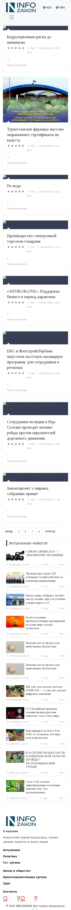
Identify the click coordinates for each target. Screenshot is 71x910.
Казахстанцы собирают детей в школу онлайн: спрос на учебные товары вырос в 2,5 (45, 599)
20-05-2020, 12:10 (50, 247)
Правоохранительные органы (25, 877)
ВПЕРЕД (50, 531)
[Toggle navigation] (11, 17)
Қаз (49, 7)
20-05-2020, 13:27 (50, 145)
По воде (14, 186)
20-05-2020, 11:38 (50, 499)
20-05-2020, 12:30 (50, 191)
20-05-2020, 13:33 (50, 48)
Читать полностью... (17, 65)
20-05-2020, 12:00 (50, 302)
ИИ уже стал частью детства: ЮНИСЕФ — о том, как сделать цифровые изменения (46, 690)
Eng (62, 7)
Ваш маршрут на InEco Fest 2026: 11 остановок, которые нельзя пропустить (43, 734)
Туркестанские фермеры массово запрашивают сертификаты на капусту (35, 134)
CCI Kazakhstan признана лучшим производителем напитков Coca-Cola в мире (42, 712)
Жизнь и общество (17, 871)
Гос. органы (11, 862)
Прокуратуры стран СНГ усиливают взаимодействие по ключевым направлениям (44, 577)
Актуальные (11, 850)
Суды (6, 883)
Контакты (10, 891)
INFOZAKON (24, 906)
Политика (10, 856)
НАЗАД (9, 531)
